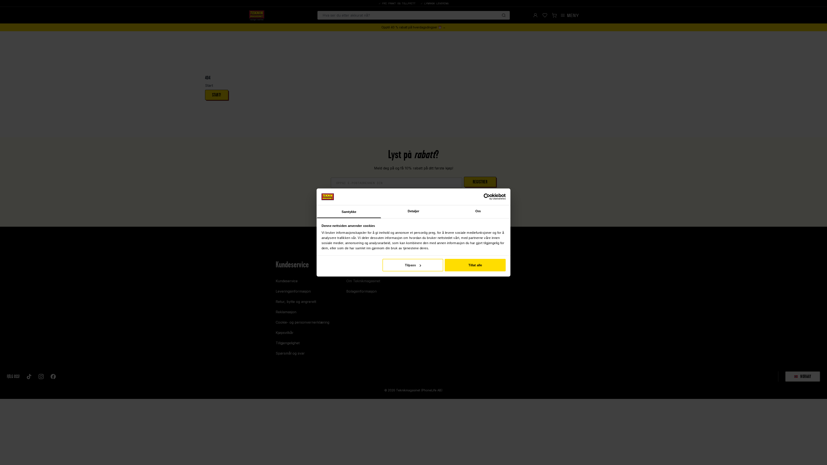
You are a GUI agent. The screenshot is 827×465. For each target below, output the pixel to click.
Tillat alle (475, 265)
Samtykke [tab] (349, 211)
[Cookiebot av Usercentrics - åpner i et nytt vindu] (487, 197)
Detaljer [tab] (414, 211)
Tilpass (410, 265)
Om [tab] (478, 211)
